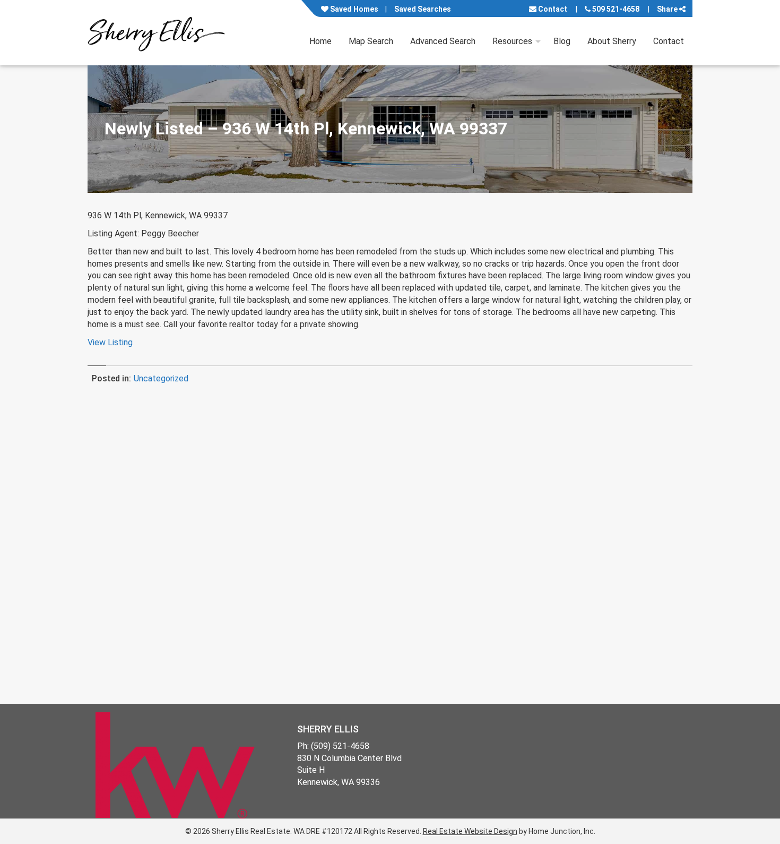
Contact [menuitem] (668, 41)
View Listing (110, 342)
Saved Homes (353, 9)
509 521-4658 (615, 9)
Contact (551, 9)
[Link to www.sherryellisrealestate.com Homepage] (156, 33)
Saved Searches (422, 9)
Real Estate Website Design (470, 831)
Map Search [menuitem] (371, 41)
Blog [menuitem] (561, 41)
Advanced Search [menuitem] (442, 41)
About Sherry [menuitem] (611, 41)
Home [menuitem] (320, 41)
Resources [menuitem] (512, 41)
